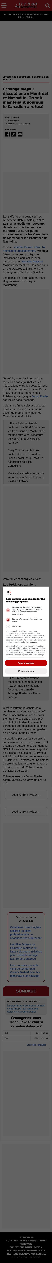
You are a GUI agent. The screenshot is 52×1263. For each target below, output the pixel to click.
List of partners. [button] (31, 642)
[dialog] (26, 632)
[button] (26, 626)
